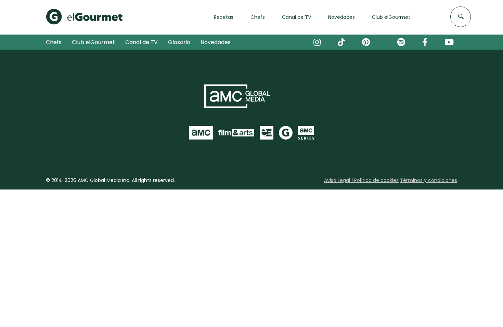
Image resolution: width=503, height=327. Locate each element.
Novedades (216, 42)
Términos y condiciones (428, 180)
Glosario (179, 42)
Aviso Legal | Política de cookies (361, 180)
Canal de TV (141, 42)
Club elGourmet (93, 42)
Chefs (54, 42)
